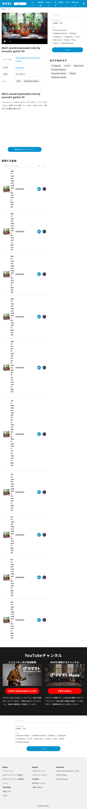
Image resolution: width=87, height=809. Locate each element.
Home (4, 9)
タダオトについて (38, 771)
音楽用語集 (40, 3)
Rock (55, 43)
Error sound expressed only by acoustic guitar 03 (12, 577)
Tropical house (66, 43)
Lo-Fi (77, 36)
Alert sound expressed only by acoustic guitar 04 (12, 274)
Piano (66, 39)
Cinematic (68, 36)
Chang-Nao (20, 67)
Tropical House (59, 69)
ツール (33, 3)
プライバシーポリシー (40, 775)
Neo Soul (57, 39)
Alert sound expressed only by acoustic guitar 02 (12, 231)
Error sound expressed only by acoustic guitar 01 (12, 492)
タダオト (46, 806)
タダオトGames (62, 779)
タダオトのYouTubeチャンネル (22, 691)
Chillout (72, 33)
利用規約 (35, 779)
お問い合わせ (75, 3)
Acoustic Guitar (31, 81)
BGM (55, 3)
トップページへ (8, 771)
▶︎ (5, 41)
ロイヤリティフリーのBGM (12, 775)
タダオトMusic (65, 691)
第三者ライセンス (38, 783)
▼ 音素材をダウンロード (24, 149)
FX (9, 9)
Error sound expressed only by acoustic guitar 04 (12, 620)
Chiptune (57, 36)
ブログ (67, 2)
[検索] (84, 4)
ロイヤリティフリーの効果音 (13, 779)
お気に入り (49, 3)
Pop (73, 39)
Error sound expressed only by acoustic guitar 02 (12, 535)
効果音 (61, 2)
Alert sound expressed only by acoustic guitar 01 (12, 189)
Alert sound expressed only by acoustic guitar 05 (12, 317)
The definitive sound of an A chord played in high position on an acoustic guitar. (12, 434)
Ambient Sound (60, 33)
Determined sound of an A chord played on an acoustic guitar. (12, 367)
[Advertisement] (25, 129)
